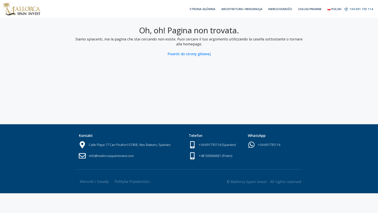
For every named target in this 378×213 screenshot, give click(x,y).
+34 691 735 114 (361, 9)
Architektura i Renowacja (241, 9)
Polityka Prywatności (132, 181)
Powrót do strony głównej (189, 53)
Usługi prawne (309, 9)
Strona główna (202, 9)
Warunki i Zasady (94, 181)
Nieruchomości (280, 9)
